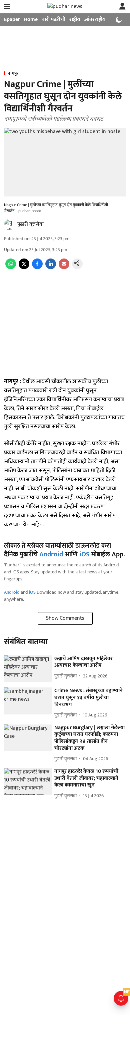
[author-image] (9, 224)
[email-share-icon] (64, 267)
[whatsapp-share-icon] (10, 267)
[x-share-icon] (24, 267)
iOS (84, 554)
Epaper (12, 19)
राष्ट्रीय (74, 19)
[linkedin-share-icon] (50, 267)
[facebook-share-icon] (37, 267)
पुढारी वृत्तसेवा (30, 224)
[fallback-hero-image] (28, 668)
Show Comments (65, 618)
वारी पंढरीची (53, 19)
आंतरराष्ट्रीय (95, 19)
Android (51, 554)
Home (31, 19)
